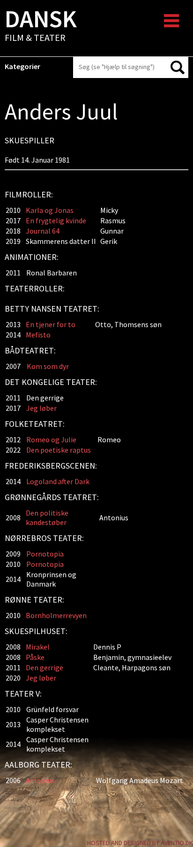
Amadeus (40, 780)
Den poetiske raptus (58, 450)
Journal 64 (42, 230)
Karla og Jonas (50, 210)
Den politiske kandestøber (47, 517)
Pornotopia (45, 553)
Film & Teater (41, 26)
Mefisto (38, 334)
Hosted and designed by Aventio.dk (140, 843)
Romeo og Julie (51, 439)
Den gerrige (44, 667)
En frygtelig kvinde (56, 220)
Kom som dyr (48, 366)
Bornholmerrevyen (56, 615)
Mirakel (38, 646)
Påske (35, 657)
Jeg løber (41, 408)
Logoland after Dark (57, 481)
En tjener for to (50, 324)
